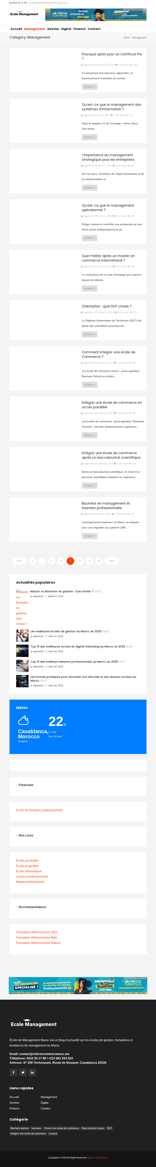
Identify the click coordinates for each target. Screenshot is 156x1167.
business (36, 1128)
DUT (109, 1128)
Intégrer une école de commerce (28, 1133)
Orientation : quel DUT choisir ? (107, 306)
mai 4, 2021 (104, 115)
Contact (94, 29)
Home (127, 37)
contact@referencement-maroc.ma (49, 3)
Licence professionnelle (32, 876)
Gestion (53, 29)
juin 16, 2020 (104, 514)
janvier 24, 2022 (106, 64)
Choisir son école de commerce (61, 1128)
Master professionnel (30, 881)
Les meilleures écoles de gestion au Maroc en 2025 (65, 631)
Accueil (16, 29)
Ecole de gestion (27, 866)
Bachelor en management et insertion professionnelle (106, 505)
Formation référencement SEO (36, 932)
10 (99, 561)
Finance (79, 29)
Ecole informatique (28, 871)
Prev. (19, 561)
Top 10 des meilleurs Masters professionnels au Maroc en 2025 (74, 662)
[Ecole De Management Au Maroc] (24, 15)
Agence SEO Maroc (97, 1157)
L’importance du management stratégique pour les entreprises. (108, 157)
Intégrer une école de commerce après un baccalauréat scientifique (111, 455)
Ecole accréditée (27, 860)
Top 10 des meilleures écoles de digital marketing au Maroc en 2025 (77, 646)
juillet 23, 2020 (105, 362)
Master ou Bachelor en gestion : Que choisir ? (61, 591)
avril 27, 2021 (105, 165)
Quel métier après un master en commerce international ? (108, 258)
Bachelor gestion (19, 1128)
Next (111, 561)
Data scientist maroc (93, 1128)
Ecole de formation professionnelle (39, 810)
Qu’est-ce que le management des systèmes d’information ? (111, 106)
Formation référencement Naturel (38, 942)
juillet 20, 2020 (105, 413)
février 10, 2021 (106, 312)
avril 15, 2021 (105, 266)
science (53, 1133)
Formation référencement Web (36, 937)
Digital (66, 29)
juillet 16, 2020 (105, 463)
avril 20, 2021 (105, 216)
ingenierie (38, 596)
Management (34, 29)
